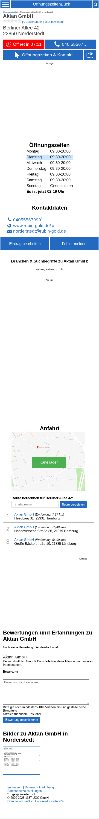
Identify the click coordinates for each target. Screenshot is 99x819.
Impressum (14, 787)
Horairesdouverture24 (49, 801)
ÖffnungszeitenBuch (51, 4)
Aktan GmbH (24, 514)
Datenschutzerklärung (39, 787)
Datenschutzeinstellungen (24, 791)
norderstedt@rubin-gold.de (39, 231)
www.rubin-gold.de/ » (34, 225)
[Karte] (90, 55)
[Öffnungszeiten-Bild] (21, 773)
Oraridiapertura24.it (20, 801)
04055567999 (27, 219)
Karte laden (49, 462)
